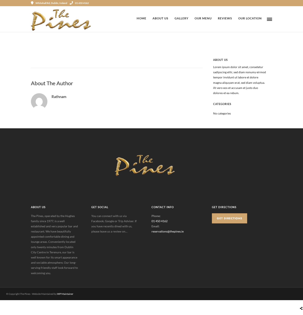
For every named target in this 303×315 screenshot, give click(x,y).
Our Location (250, 18)
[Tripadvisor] (270, 3)
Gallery (181, 18)
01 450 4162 (82, 3)
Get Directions (229, 218)
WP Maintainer (65, 293)
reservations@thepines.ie (168, 231)
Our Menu (203, 18)
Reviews (225, 18)
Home (141, 18)
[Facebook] (95, 237)
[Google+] (104, 237)
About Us (160, 18)
